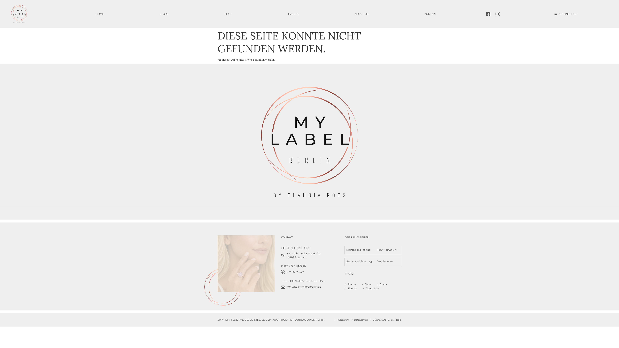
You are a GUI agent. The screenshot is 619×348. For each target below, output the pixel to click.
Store (164, 13)
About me (361, 13)
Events (293, 13)
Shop (228, 13)
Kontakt (430, 13)
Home (100, 13)
